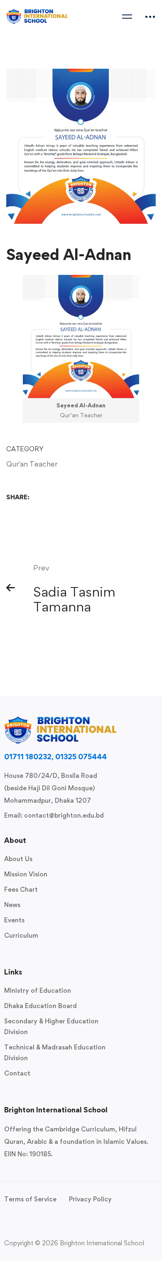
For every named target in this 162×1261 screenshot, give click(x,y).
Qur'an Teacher (31, 464)
